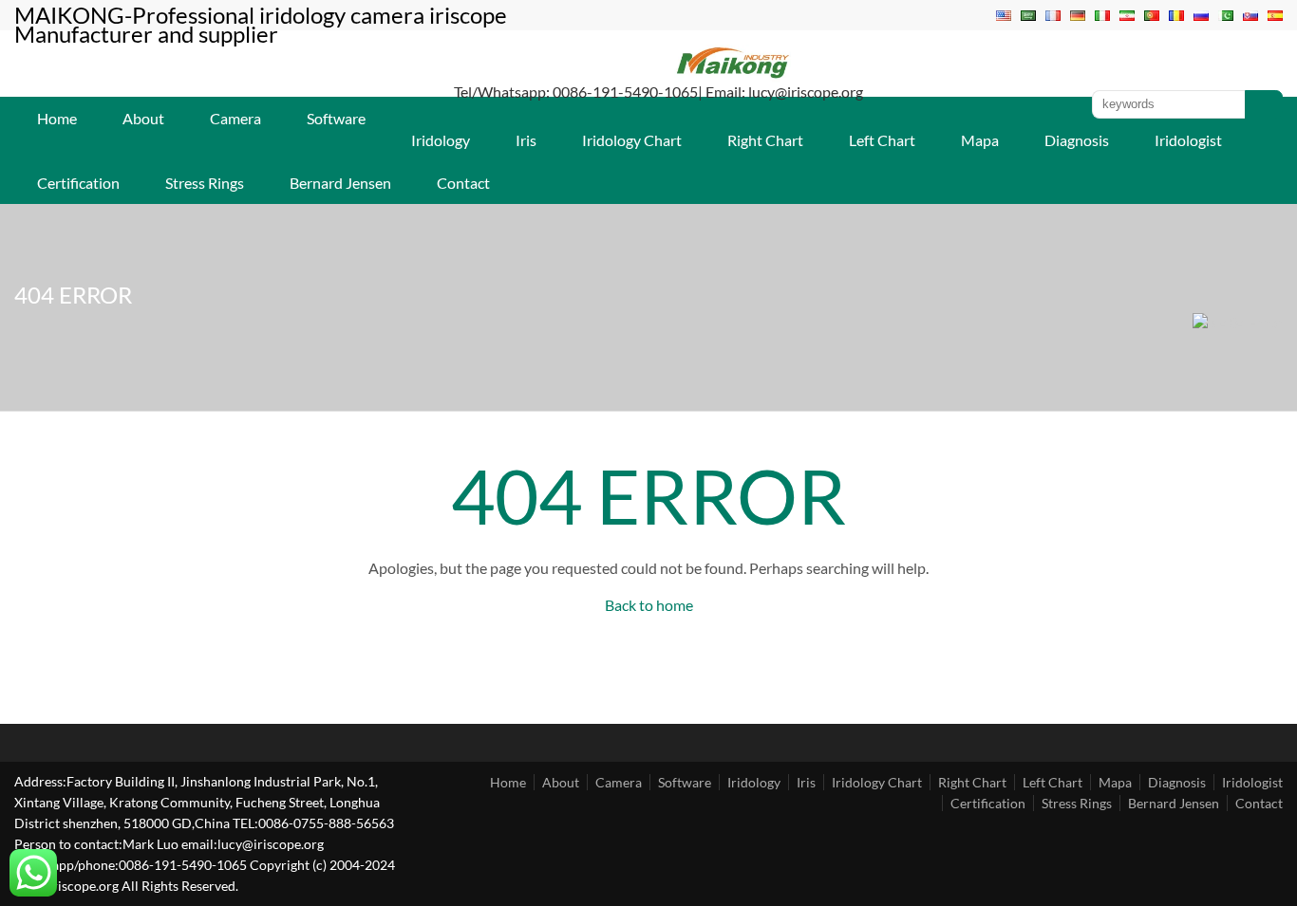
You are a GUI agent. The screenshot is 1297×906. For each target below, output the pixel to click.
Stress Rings (204, 183)
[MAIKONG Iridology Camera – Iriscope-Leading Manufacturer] (733, 76)
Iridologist (1188, 140)
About (143, 118)
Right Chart (765, 140)
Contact (463, 183)
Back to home (649, 605)
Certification (78, 183)
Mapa (980, 140)
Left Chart (882, 140)
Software (336, 118)
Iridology (440, 140)
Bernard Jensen (340, 183)
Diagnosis (1076, 140)
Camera (235, 118)
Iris (526, 140)
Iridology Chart (632, 140)
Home (57, 118)
